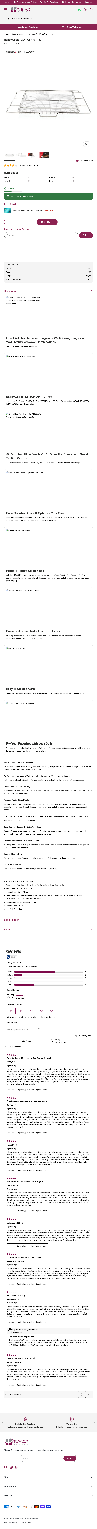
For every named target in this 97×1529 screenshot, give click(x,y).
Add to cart (49, 222)
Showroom (88, 2)
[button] (91, 9)
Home (6, 34)
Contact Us (76, 2)
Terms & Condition (10, 1523)
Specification (11, 919)
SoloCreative (33, 1519)
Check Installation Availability (18, 229)
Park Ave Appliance (16, 1519)
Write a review (33, 165)
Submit (69, 1458)
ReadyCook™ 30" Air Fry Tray (42, 34)
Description (10, 291)
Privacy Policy (26, 1523)
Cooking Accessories (19, 34)
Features (9, 929)
